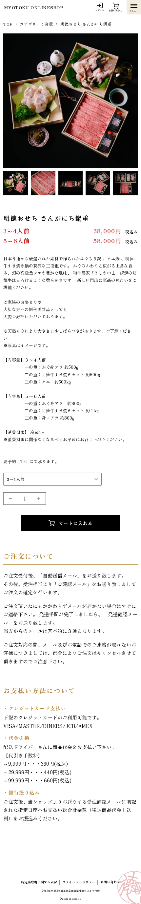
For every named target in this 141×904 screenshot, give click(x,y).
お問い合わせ (110, 881)
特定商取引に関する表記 (39, 881)
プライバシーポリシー (78, 881)
